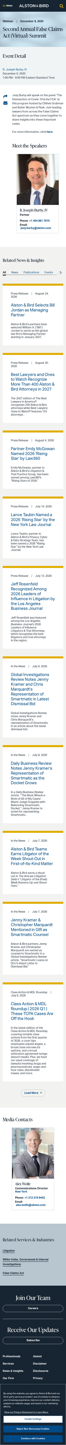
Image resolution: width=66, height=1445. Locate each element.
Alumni (37, 1356)
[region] (33, 1414)
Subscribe (33, 1340)
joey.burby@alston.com (36, 228)
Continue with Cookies (33, 1439)
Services (8, 1363)
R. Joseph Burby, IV (34, 210)
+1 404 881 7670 (39, 220)
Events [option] (49, 272)
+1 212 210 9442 (35, 1197)
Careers (33, 1308)
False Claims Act (13, 1273)
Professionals (11, 1356)
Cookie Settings (33, 1419)
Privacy (38, 1378)
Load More (31, 1093)
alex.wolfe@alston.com (31, 1205)
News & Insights (13, 1371)
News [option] (14, 272)
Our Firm (8, 1378)
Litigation (9, 1250)
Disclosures (40, 1371)
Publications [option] (31, 272)
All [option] (4, 272)
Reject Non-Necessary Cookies (33, 1429)
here (49, 132)
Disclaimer (40, 1363)
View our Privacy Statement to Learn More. (26, 1412)
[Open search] (61, 6)
